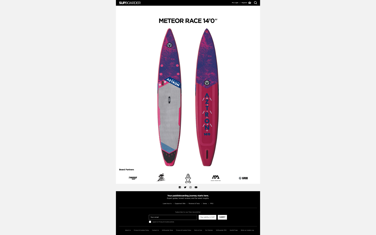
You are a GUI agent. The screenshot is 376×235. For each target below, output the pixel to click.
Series (205, 203)
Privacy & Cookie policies (166, 221)
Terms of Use (198, 230)
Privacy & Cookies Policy (141, 230)
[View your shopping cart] (250, 3)
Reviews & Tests (194, 203)
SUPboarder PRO (221, 230)
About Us (128, 230)
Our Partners (209, 230)
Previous (118, 178)
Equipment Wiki (180, 203)
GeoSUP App (234, 230)
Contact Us (155, 230)
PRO (211, 203)
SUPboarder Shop (167, 230)
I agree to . (163, 221)
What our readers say (247, 230)
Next (258, 178)
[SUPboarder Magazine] (130, 3)
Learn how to (167, 203)
